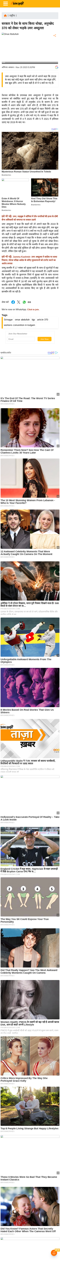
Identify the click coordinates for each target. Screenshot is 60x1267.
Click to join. (33, 309)
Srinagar (8, 319)
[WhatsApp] (54, 56)
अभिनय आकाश (8, 67)
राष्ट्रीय (12, 15)
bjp (33, 319)
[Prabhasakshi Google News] (56, 67)
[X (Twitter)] (54, 50)
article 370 (42, 319)
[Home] (5, 15)
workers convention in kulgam (19, 325)
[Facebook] (54, 44)
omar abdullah (22, 319)
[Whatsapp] (24, 303)
